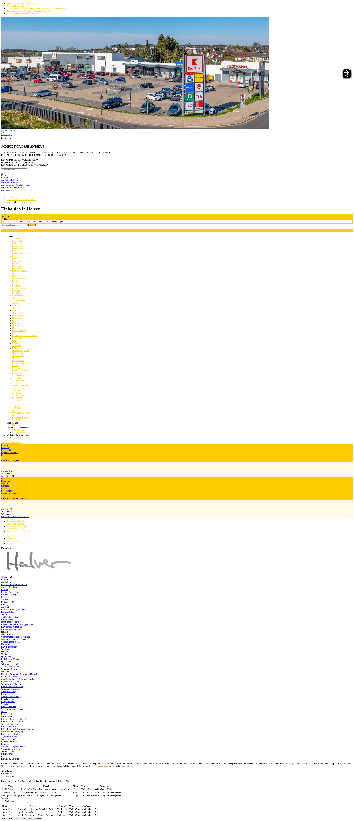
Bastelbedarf (17, 241)
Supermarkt (17, 398)
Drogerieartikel (18, 278)
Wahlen (4, 599)
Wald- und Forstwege (10, 676)
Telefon (15, 405)
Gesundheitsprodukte (21, 303)
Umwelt (4, 694)
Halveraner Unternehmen (31, 221)
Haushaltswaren (19, 318)
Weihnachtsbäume (20, 418)
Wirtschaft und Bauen (16, 529)
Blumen (15, 258)
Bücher (15, 263)
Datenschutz (6, 135)
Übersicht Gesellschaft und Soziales (16, 719)
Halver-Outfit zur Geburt (12, 721)
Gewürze (16, 308)
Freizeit (4, 652)
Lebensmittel (17, 338)
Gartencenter (17, 296)
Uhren (15, 410)
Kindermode (17, 333)
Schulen (4, 614)
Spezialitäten (17, 388)
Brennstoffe (17, 261)
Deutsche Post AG (20, 271)
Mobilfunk (16, 345)
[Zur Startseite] (177, 131)
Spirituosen (17, 393)
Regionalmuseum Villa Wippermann (17, 624)
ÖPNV (4, 711)
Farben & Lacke (19, 288)
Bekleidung (17, 246)
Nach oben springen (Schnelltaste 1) (22, 3)
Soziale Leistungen (9, 724)
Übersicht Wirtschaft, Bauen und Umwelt (19, 674)
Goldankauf (17, 313)
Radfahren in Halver (10, 659)
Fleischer (16, 293)
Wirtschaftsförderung (10, 689)
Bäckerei (16, 425)
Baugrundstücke (8, 701)
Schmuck (16, 378)
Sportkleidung (18, 395)
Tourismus (5, 649)
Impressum (6, 138)
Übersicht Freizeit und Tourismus (15, 637)
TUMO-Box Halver (10, 617)
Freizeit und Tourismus (17, 526)
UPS (14, 415)
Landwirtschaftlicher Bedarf (24, 335)
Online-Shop (17, 355)
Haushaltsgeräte (19, 315)
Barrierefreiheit (13, 541)
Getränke (16, 306)
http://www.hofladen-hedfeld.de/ (15, 516)
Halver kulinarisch (9, 647)
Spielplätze (6, 662)
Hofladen (16, 325)
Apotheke (16, 438)
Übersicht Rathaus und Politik (14, 584)
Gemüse (15, 298)
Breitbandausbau (8, 706)
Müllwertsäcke (18, 348)
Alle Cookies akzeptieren (32, 818)
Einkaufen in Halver (11, 221)
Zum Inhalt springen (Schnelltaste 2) (22, 6)
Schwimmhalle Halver (11, 664)
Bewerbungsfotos (20, 253)
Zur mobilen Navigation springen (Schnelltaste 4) (28, 11)
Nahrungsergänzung (21, 350)
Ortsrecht (5, 597)
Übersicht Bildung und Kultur (14, 609)
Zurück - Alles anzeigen (12, 442)
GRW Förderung (8, 691)
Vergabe (4, 704)
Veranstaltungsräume (10, 666)
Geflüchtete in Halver (10, 749)
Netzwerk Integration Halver (13, 746)
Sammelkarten (18, 375)
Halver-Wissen (7, 619)
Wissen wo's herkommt (11, 684)
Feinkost (16, 291)
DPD (14, 276)
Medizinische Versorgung (12, 731)
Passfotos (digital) (20, 363)
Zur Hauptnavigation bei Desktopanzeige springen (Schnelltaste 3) (36, 8)
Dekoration (17, 268)
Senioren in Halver (9, 739)
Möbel (15, 343)
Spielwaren (17, 390)
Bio (13, 256)
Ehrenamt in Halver (9, 741)
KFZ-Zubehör (18, 330)
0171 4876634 (7, 476)
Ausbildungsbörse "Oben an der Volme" (18, 679)
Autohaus (16, 238)
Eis (2, 455)
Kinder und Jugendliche (11, 734)
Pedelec (15, 365)
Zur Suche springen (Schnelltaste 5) (22, 13)
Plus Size (16, 368)
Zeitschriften (17, 420)
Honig (15, 328)
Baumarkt (16, 243)
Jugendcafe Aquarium (10, 736)
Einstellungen (7, 771)
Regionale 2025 (8, 602)
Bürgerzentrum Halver (11, 726)
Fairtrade (16, 286)
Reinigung (16, 373)
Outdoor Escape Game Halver (14, 639)
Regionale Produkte (20, 370)
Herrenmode (17, 323)
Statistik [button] (4, 798)
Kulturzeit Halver (8, 612)
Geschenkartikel (19, 301)
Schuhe (15, 383)
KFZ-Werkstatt (18, 430)
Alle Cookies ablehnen (11, 818)
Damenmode (17, 266)
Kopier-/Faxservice (20, 433)
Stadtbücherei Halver (10, 622)
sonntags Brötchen (20, 385)
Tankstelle (16, 400)
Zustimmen (9, 776)
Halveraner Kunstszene (11, 629)
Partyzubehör (18, 360)
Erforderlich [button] (6, 773)
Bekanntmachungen (10, 594)
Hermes (15, 320)
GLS (14, 311)
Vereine (4, 654)
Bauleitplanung (7, 699)
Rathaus (4, 589)
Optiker (15, 358)
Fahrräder (16, 283)
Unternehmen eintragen (53, 221)
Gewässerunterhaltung (11, 696)
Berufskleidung (19, 248)
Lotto (14, 340)
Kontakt (10, 536)
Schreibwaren (18, 380)
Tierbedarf (16, 408)
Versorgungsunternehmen (12, 709)
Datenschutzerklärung (97, 766)
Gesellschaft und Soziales (18, 531)
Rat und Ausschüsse (10, 592)
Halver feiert (6, 644)
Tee (13, 403)
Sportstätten (6, 657)
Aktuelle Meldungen (10, 587)
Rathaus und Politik (15, 521)
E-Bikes (15, 281)
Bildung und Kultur (15, 524)
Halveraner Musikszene (11, 627)
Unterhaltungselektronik (22, 413)
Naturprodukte (18, 353)
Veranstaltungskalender (11, 642)
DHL (14, 273)
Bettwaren (16, 251)
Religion (5, 744)
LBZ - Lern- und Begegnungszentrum (17, 729)
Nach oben (6, 548)
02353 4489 (6, 514)
